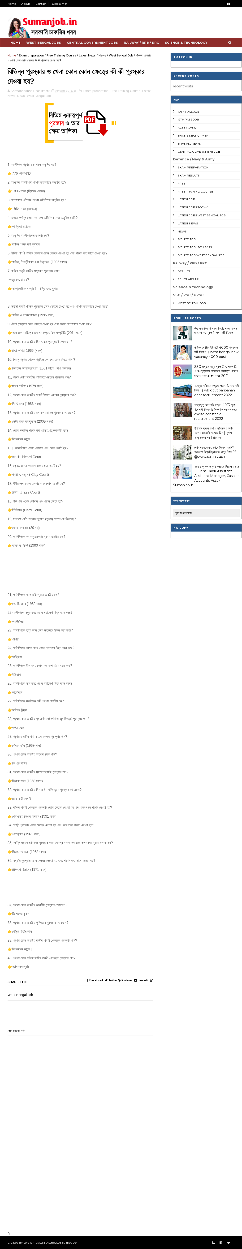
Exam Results (188, 175)
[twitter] (228, 1243)
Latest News (87, 55)
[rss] (213, 1243)
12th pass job (188, 119)
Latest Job (186, 199)
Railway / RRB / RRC (141, 42)
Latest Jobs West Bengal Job (202, 215)
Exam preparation (31, 55)
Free (181, 183)
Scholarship (188, 279)
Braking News (189, 143)
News (102, 55)
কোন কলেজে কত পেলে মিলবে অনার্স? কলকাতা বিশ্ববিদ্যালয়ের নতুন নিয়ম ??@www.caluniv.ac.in (215, 452)
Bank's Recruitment (194, 135)
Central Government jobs (92, 42)
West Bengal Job (121, 55)
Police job (187, 239)
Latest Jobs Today (193, 207)
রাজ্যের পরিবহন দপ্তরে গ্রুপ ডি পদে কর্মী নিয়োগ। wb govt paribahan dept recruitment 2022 (216, 390)
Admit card (187, 127)
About (25, 3)
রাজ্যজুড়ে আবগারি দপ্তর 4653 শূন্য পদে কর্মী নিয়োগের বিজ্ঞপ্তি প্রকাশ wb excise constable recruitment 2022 (215, 412)
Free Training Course (61, 55)
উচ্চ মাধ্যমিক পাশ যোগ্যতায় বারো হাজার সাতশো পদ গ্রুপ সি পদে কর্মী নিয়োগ (216, 330)
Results (184, 271)
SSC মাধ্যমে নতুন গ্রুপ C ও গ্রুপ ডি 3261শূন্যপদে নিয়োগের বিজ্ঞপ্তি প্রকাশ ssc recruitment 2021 (216, 371)
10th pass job (188, 111)
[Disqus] (80, 1166)
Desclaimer (59, 3)
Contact (41, 3)
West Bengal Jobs (43, 42)
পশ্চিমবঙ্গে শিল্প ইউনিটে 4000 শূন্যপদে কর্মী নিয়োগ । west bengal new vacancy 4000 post (216, 352)
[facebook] (228, 4)
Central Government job (199, 151)
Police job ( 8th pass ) (195, 247)
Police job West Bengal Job (201, 255)
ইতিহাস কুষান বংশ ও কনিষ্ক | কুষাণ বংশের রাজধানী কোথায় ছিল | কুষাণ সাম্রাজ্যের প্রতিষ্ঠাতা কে (213, 433)
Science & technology (186, 42)
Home (12, 3)
